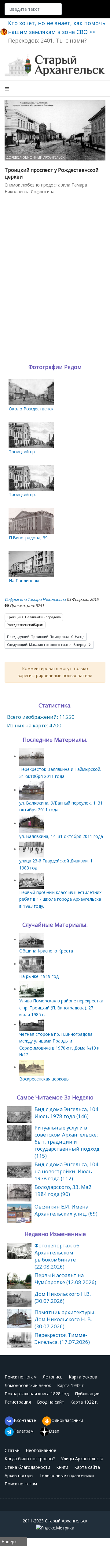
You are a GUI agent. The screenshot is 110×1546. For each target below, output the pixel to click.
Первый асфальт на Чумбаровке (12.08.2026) (65, 1279)
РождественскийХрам (25, 624)
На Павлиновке (25, 580)
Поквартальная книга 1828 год (37, 1394)
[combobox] (33, 9)
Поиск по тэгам (21, 1377)
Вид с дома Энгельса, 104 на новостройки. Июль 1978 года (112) (66, 1171)
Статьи (12, 1450)
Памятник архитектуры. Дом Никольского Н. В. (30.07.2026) (65, 1319)
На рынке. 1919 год (39, 976)
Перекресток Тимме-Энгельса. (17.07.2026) (62, 1338)
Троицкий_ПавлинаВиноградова (34, 617)
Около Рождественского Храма (42, 409)
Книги (62, 1467)
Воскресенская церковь (44, 1079)
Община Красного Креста (46, 951)
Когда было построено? (30, 1458)
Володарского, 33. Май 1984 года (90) (63, 1190)
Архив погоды (19, 1475)
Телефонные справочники (66, 1475)
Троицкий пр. (22, 451)
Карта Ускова (83, 1377)
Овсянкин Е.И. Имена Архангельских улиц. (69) (66, 1210)
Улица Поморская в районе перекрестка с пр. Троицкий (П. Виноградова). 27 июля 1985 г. (61, 1007)
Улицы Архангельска (82, 1458)
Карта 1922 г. (84, 1402)
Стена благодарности (27, 1467)
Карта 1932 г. (71, 1385)
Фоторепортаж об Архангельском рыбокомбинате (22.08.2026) (57, 1256)
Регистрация (18, 1402)
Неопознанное (41, 1450)
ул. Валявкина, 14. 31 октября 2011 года (61, 836)
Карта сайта (87, 1467)
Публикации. (88, 1394)
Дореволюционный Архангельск (35, 157)
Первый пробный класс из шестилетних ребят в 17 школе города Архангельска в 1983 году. (60, 899)
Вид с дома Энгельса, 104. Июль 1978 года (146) (67, 1113)
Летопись (53, 1377)
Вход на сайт (50, 1402)
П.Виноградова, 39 (28, 538)
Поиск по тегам (21, 1484)
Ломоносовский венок (28, 1385)
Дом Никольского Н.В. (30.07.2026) (63, 1297)
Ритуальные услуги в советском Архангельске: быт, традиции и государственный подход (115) (67, 1141)
